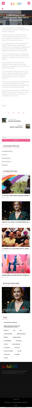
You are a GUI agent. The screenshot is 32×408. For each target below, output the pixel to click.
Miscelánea (5, 165)
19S (14, 330)
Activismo (4, 154)
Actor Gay (7, 354)
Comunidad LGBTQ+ (7, 151)
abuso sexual (17, 337)
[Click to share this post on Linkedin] (23, 113)
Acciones (18, 340)
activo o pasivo (8, 351)
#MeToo (6, 330)
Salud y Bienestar (6, 161)
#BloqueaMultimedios (10, 322)
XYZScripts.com (23, 407)
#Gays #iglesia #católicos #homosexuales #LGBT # (12, 326)
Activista (17, 347)
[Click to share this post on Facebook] (8, 113)
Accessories (7, 340)
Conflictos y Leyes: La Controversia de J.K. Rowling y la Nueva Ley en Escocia (16, 310)
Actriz (6, 357)
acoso (6, 344)
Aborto (6, 337)
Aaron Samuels (21, 333)
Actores (16, 354)
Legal (16, 405)
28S (21, 330)
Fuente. (4, 105)
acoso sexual (16, 344)
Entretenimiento (6, 158)
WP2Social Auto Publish (10, 407)
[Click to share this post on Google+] (18, 113)
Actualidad (7, 289)
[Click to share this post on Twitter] (13, 113)
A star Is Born (8, 333)
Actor (19, 351)
